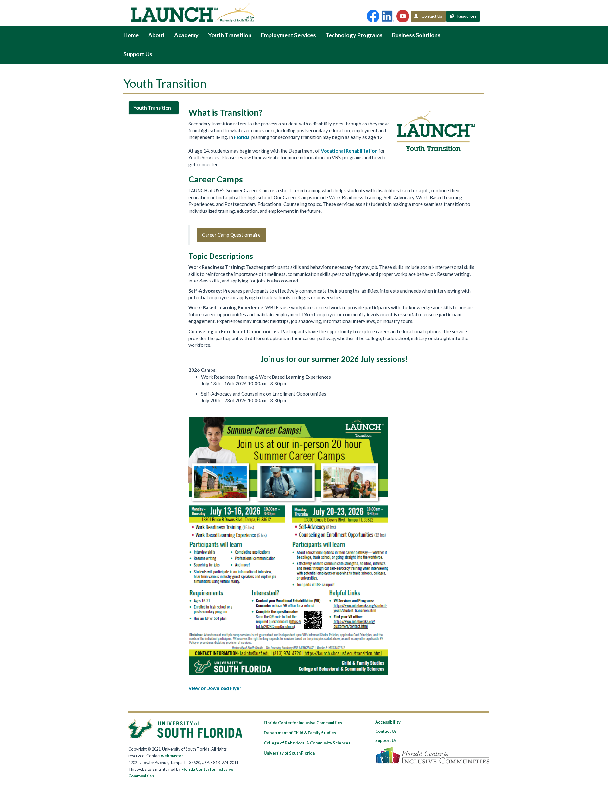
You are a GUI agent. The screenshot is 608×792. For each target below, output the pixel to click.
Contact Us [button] (431, 16)
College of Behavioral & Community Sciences (307, 742)
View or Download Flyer (214, 688)
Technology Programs (354, 35)
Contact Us (385, 731)
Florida (242, 137)
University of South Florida (289, 753)
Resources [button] (466, 16)
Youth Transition (229, 35)
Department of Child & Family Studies (300, 732)
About (156, 35)
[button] (373, 16)
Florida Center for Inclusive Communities (303, 722)
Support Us (138, 54)
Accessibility (388, 722)
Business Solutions (416, 35)
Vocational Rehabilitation (349, 151)
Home (131, 35)
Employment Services (288, 35)
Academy (186, 35)
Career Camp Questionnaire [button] (231, 235)
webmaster (172, 755)
